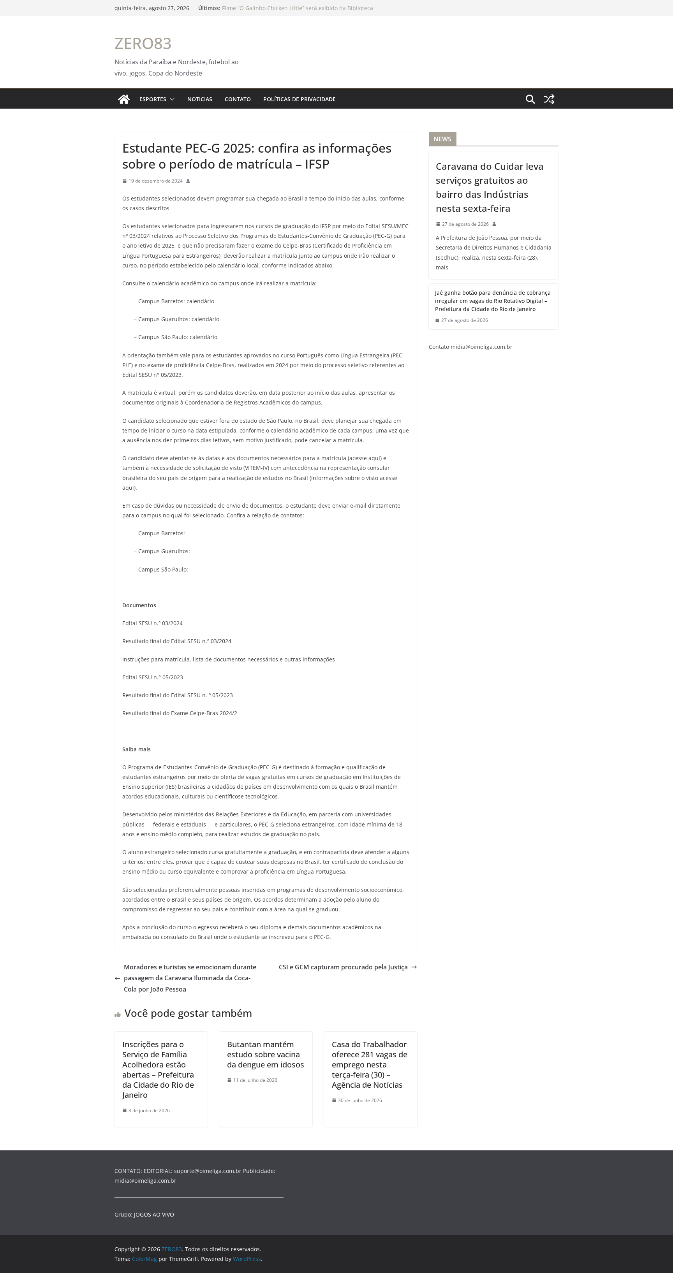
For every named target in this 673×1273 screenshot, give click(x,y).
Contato (238, 99)
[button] (170, 99)
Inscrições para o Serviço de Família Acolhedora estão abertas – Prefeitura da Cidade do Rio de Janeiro (158, 1069)
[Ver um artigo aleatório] (549, 99)
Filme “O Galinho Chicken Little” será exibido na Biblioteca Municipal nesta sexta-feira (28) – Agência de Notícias (297, 11)
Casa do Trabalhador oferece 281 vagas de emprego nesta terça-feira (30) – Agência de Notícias (369, 1064)
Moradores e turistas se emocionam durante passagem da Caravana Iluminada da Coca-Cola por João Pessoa (190, 978)
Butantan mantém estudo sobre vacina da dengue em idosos (265, 1054)
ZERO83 (143, 43)
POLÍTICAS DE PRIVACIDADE (299, 99)
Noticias (199, 99)
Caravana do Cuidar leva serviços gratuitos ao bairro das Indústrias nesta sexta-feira (490, 187)
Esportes (152, 99)
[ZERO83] (124, 99)
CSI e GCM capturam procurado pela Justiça (343, 967)
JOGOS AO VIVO (154, 1214)
